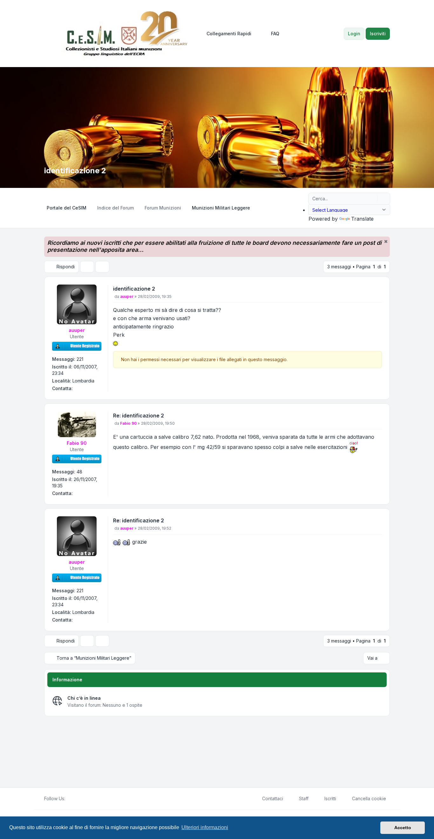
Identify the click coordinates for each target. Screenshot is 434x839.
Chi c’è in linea (84, 698)
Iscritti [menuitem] (330, 798)
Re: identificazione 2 (138, 415)
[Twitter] (74, 798)
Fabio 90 (77, 443)
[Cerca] (372, 198)
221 (80, 359)
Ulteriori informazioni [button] (204, 827)
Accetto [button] (402, 827)
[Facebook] (69, 798)
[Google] (84, 798)
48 (79, 471)
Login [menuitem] (354, 33)
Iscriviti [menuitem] (378, 33)
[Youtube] (79, 798)
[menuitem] (226, 33)
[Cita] (376, 290)
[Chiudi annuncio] (386, 241)
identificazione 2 (134, 288)
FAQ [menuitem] (275, 33)
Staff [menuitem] (304, 798)
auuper (77, 330)
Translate (362, 219)
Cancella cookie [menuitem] (369, 798)
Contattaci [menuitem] (272, 798)
